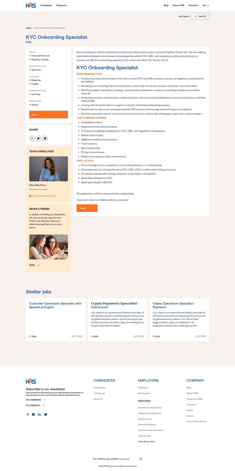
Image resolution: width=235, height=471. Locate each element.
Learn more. (124, 459)
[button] (206, 5)
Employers (61, 5)
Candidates (46, 5)
